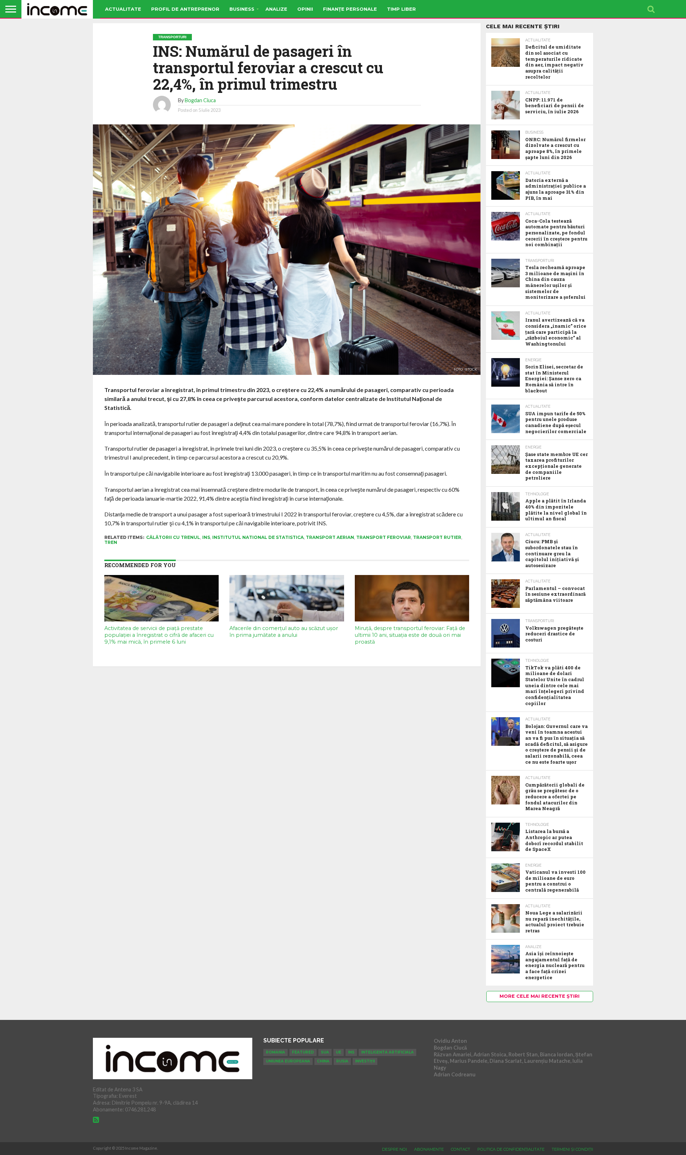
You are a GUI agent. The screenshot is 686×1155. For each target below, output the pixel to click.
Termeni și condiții (572, 1149)
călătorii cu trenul (173, 537)
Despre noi (394, 1149)
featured (303, 1052)
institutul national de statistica (258, 537)
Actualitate (123, 9)
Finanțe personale (350, 9)
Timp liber (401, 9)
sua (325, 1052)
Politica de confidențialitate (511, 1149)
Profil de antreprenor (185, 9)
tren (110, 542)
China (323, 1061)
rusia (342, 1061)
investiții (365, 1061)
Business (241, 9)
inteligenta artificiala (387, 1052)
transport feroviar (383, 537)
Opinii (305, 9)
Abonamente (429, 1149)
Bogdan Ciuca (200, 100)
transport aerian (330, 537)
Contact (460, 1149)
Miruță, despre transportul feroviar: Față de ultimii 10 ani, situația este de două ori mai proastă (410, 635)
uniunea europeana (288, 1061)
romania (275, 1052)
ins (206, 537)
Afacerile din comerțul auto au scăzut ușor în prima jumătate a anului (283, 631)
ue (338, 1052)
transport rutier (437, 537)
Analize (276, 9)
